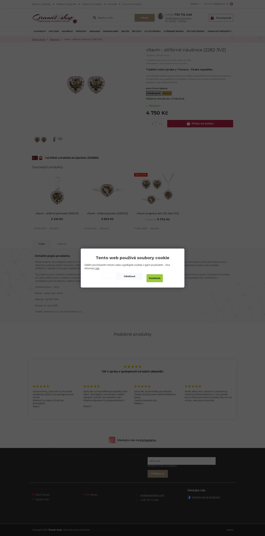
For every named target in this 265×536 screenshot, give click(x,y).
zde (97, 268)
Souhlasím (154, 278)
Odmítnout (129, 276)
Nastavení (108, 278)
